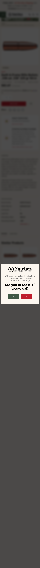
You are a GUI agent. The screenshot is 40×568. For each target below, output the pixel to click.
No (27, 296)
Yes (13, 296)
